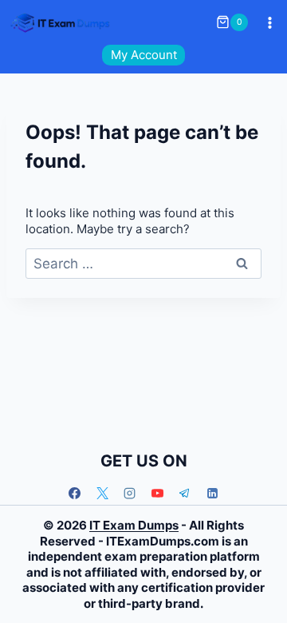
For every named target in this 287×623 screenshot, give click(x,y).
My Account (144, 54)
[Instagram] (130, 493)
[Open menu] (269, 22)
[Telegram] (185, 493)
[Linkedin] (212, 493)
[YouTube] (157, 493)
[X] (102, 493)
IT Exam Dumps (134, 525)
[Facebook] (75, 493)
